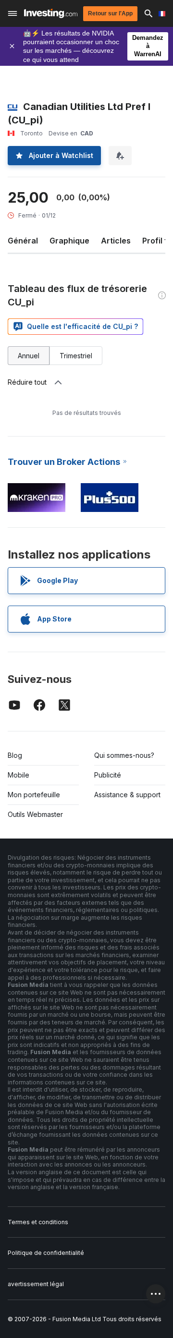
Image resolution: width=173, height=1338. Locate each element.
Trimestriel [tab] (76, 356)
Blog (15, 755)
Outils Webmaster (35, 814)
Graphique (69, 240)
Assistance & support (127, 795)
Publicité (107, 775)
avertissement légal (36, 1284)
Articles (116, 240)
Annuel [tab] (28, 356)
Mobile (18, 775)
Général (23, 240)
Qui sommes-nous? (124, 755)
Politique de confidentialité (46, 1252)
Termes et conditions (38, 1222)
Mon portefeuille (34, 795)
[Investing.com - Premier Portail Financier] (50, 13)
